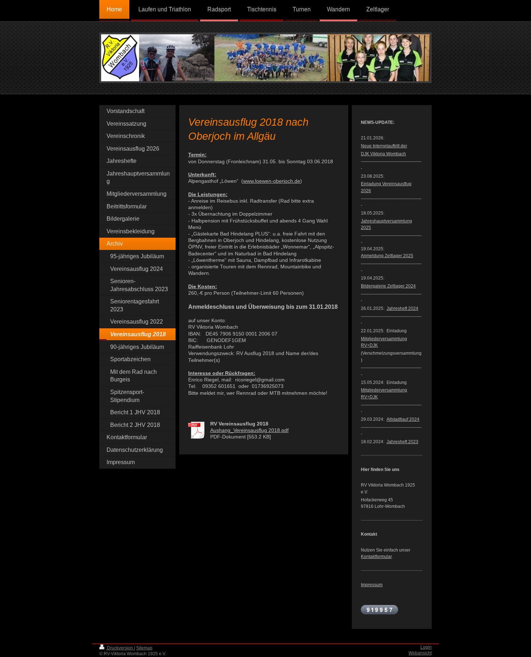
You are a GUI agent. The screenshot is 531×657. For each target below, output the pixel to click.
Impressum (372, 584)
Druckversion (120, 647)
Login (426, 647)
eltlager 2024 (388, 286)
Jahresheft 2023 (402, 441)
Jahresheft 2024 (402, 308)
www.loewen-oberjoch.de (271, 181)
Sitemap (144, 647)
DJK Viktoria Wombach (383, 153)
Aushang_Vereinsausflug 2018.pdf (249, 430)
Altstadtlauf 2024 (403, 419)
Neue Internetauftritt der (384, 145)
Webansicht (420, 652)
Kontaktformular (376, 556)
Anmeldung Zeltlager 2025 (387, 255)
